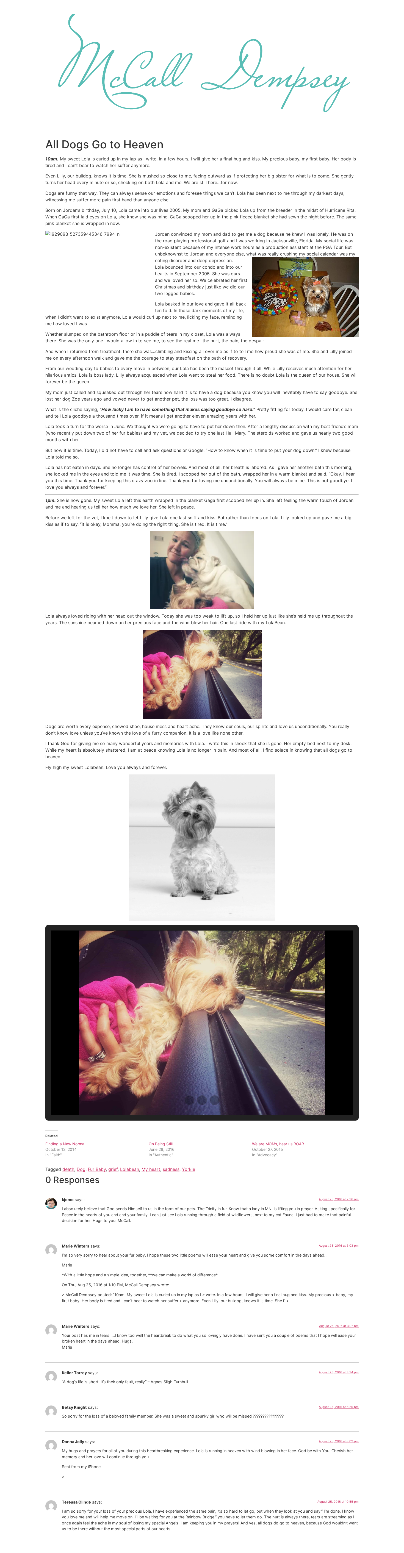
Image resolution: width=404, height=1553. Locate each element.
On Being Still (161, 1143)
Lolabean (129, 1169)
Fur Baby (97, 1169)
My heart (151, 1169)
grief (113, 1169)
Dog (81, 1169)
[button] (189, 1100)
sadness (171, 1169)
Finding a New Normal (65, 1143)
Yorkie (188, 1169)
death (68, 1169)
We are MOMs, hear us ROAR (278, 1143)
